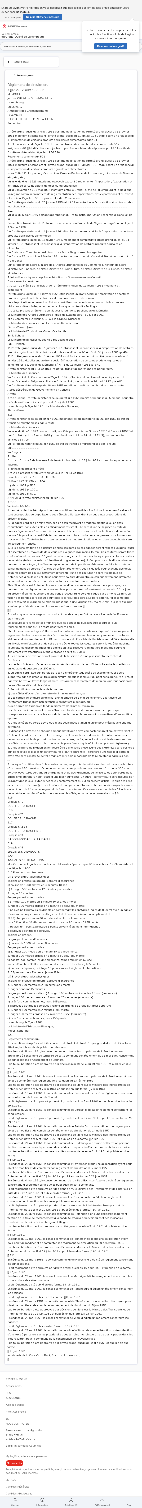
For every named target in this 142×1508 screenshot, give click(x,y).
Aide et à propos (15, 1404)
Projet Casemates (16, 1411)
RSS (8, 1393)
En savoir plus (12, 17)
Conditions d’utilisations (19, 1493)
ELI (7, 1418)
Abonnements (13, 1386)
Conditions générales (17, 1486)
